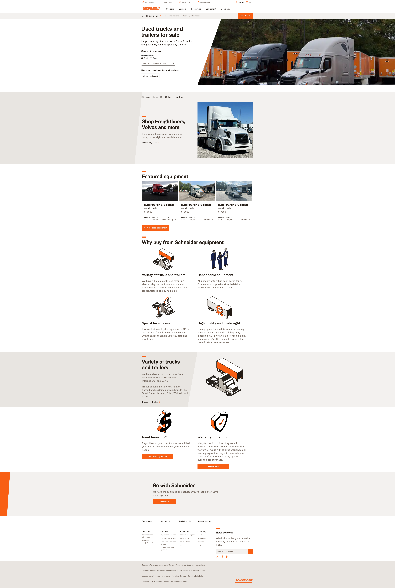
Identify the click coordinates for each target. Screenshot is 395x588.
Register (241, 2)
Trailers (155, 402)
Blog (180, 545)
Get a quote (167, 2)
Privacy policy (181, 565)
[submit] (173, 63)
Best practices (184, 542)
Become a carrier (205, 521)
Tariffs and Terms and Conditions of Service (158, 565)
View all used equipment (155, 227)
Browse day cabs (149, 142)
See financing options (157, 456)
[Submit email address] (250, 551)
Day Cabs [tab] (165, 97)
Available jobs (205, 2)
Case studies (184, 538)
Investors (201, 542)
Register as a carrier (168, 535)
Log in (251, 2)
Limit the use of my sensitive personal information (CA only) (164, 576)
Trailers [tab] (179, 97)
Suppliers (190, 565)
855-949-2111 (245, 16)
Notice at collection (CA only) (194, 570)
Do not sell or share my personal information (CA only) (162, 570)
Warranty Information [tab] (191, 16)
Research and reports (187, 535)
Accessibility (200, 565)
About (200, 535)
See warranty (213, 466)
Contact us (186, 2)
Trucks (145, 402)
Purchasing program (167, 538)
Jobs (199, 545)
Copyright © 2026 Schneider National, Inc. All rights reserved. (165, 581)
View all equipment (150, 76)
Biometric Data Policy (196, 576)
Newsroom (202, 538)
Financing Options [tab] (171, 16)
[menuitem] (170, 9)
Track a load (149, 2)
